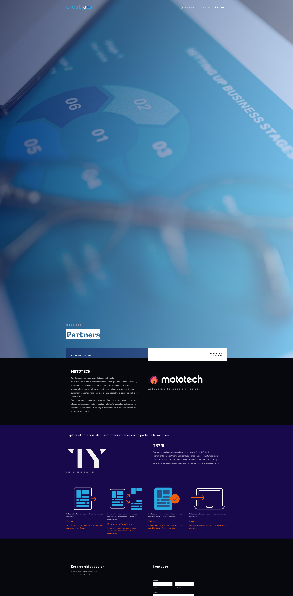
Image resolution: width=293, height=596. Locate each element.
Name (156, 580)
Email (156, 592)
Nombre (155, 588)
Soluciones (205, 7)
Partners (219, 7)
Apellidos (178, 588)
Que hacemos (188, 7)
